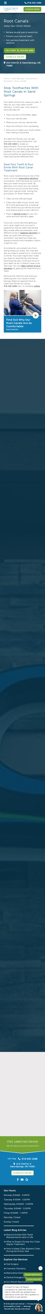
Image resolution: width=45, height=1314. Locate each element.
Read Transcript (12, 329)
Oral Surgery (12, 1264)
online (37, 286)
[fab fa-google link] (27, 1179)
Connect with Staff (33, 1279)
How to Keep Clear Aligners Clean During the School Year (23, 1250)
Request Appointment (32, 1274)
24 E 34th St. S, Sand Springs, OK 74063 (23, 64)
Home (7, 78)
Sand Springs (18, 78)
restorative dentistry (28, 178)
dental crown (20, 214)
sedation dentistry (29, 233)
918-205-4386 (10, 144)
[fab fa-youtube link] (22, 1179)
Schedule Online (32, 9)
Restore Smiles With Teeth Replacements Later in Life (19, 1236)
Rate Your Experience (21, 1057)
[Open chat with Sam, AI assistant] (38, 1307)
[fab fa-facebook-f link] (18, 1179)
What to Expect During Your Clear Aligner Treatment (23, 1243)
